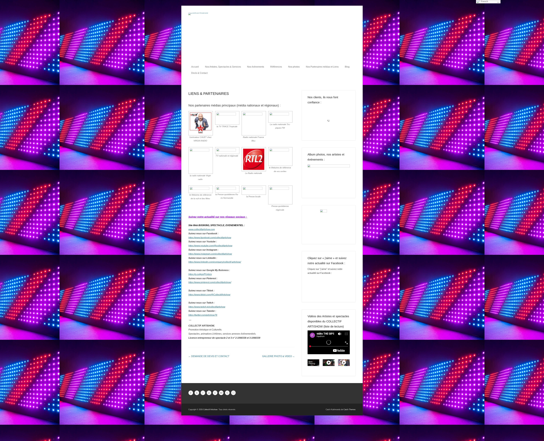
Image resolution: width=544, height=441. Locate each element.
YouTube (221, 392)
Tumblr (227, 392)
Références (276, 67)
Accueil (195, 67)
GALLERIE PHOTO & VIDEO (278, 356)
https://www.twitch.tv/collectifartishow (206, 307)
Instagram (233, 392)
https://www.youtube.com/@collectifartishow (210, 245)
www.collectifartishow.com (201, 229)
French (484, 1)
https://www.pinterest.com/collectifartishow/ (209, 282)
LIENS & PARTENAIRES (208, 93)
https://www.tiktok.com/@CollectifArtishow (209, 294)
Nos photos (294, 67)
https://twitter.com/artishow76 (202, 315)
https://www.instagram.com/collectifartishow (210, 254)
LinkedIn (209, 392)
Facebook (190, 392)
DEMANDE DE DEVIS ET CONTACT (208, 356)
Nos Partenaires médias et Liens (322, 67)
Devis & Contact (199, 73)
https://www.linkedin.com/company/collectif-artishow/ (214, 262)
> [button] (346, 178)
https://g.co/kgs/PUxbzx (200, 274)
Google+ (203, 392)
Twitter (197, 392)
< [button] (311, 178)
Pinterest (215, 392)
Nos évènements (255, 67)
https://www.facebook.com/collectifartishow (209, 237)
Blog (347, 67)
